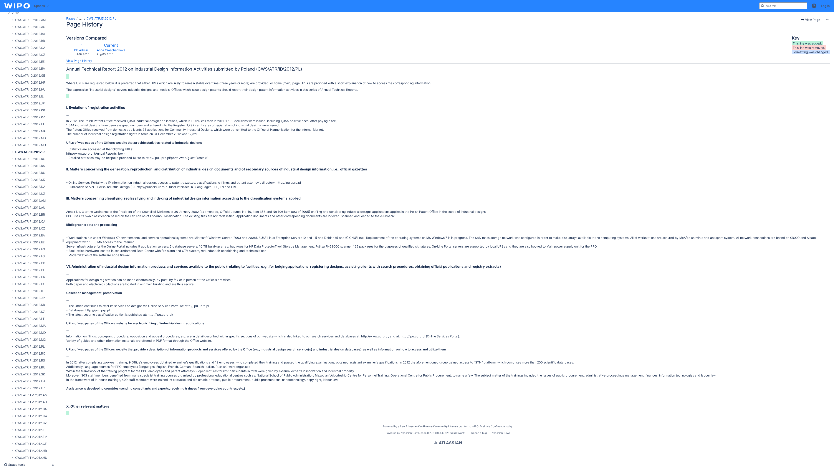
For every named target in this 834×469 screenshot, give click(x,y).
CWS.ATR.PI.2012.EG (30, 249)
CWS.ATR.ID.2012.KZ (30, 117)
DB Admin (81, 50)
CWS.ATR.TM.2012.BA (31, 409)
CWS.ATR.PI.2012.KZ (30, 312)
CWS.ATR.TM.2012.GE (31, 444)
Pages (70, 18)
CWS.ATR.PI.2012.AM (30, 200)
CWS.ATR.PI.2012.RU (30, 367)
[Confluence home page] (17, 5)
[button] (814, 5)
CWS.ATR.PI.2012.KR (30, 305)
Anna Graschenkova (111, 50)
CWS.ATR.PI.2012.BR (30, 214)
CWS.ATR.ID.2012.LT (30, 124)
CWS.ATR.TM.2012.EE (30, 430)
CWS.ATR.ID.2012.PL (30, 152)
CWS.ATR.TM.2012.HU (31, 457)
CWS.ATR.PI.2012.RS (30, 360)
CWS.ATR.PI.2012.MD (30, 332)
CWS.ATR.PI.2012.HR (30, 277)
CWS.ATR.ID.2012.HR (30, 82)
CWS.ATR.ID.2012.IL (29, 96)
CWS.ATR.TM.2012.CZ (31, 423)
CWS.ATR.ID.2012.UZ (30, 193)
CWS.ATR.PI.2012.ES (30, 256)
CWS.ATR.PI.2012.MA (30, 325)
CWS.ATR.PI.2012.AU (30, 207)
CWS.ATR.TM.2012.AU (31, 402)
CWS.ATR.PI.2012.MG (30, 339)
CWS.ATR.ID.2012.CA (30, 48)
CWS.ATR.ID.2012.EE (30, 61)
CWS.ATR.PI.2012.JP (30, 298)
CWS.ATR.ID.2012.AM (30, 20)
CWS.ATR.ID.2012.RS (30, 166)
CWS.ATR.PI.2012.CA (30, 221)
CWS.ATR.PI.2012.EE (30, 242)
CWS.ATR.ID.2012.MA (30, 131)
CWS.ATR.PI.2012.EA (30, 235)
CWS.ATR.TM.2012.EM (31, 437)
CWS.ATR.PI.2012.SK (30, 374)
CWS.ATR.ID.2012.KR (30, 110)
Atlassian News (501, 432)
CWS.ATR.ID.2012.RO (30, 159)
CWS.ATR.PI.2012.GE (30, 270)
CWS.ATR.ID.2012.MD (30, 138)
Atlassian (448, 442)
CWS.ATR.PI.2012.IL (29, 291)
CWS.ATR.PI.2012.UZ (30, 388)
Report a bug (479, 432)
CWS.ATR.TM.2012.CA (31, 416)
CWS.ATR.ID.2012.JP (30, 103)
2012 (15, 13)
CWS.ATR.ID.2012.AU (30, 27)
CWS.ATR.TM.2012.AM (31, 395)
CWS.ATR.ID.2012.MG (30, 145)
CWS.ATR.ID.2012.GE (30, 75)
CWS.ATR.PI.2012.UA (30, 381)
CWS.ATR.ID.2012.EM (30, 68)
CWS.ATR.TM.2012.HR (31, 450)
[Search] (762, 6)
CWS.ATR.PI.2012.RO (30, 353)
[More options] (828, 20)
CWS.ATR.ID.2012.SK (30, 180)
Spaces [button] (39, 6)
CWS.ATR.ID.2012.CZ (30, 54)
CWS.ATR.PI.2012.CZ (30, 228)
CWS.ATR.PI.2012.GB (30, 263)
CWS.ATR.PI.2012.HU (30, 284)
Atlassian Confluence (414, 432)
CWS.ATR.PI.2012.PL (30, 346)
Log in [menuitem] (825, 6)
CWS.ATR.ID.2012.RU (30, 173)
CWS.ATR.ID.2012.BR (30, 41)
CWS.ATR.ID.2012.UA (30, 186)
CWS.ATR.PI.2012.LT (30, 318)
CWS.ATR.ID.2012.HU (30, 89)
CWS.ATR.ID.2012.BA (30, 34)
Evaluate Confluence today (496, 426)
